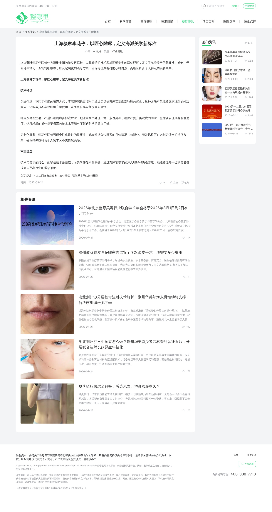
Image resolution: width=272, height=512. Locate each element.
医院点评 (229, 21)
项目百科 (208, 21)
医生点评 (250, 21)
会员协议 (251, 454)
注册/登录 (249, 5)
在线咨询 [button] (248, 464)
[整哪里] (32, 18)
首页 (108, 21)
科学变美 (126, 21)
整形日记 (167, 21)
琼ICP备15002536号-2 (74, 488)
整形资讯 (188, 21)
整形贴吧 (146, 21)
